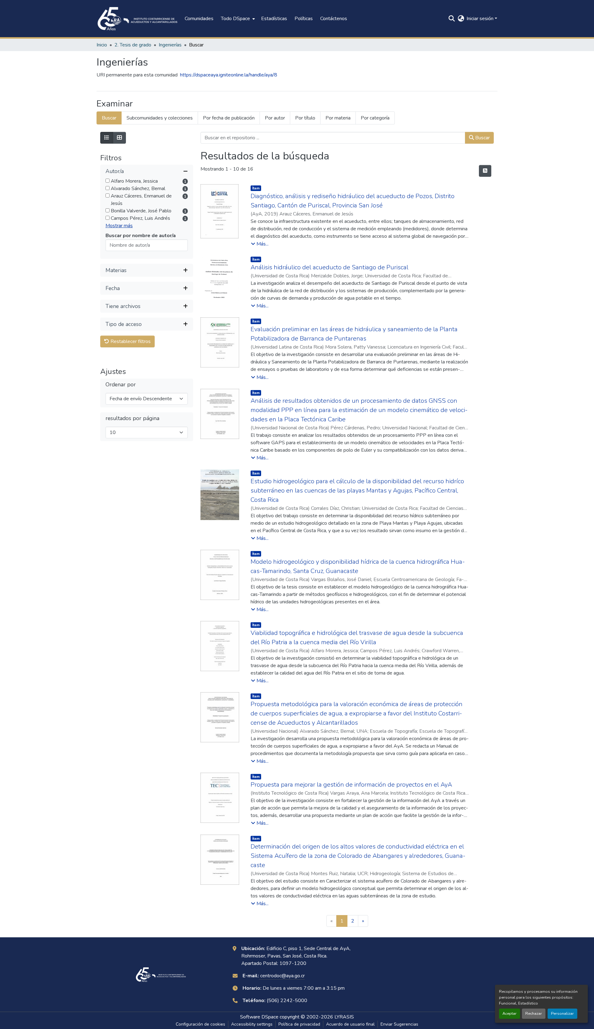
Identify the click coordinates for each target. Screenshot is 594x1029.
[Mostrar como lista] (106, 138)
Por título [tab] (305, 118)
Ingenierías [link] (170, 44)
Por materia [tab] (338, 118)
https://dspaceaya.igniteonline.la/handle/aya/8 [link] (228, 75)
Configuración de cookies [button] (200, 1024)
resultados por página (132, 418)
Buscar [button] (482, 137)
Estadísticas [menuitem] (274, 18)
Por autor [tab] (275, 118)
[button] (138, 18)
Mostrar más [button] (119, 226)
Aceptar (509, 1013)
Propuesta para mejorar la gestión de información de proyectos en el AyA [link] (351, 784)
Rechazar (533, 1013)
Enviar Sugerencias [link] (399, 1024)
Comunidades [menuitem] (199, 18)
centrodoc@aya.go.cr (282, 975)
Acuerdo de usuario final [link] (350, 1024)
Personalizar (562, 1013)
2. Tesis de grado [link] (132, 44)
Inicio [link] (102, 44)
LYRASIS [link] (344, 1017)
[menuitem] (237, 18)
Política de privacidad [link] (299, 1024)
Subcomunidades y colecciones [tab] (160, 118)
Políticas (304, 18)
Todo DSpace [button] (235, 18)
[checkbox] (107, 181)
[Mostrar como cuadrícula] (119, 138)
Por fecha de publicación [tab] (229, 118)
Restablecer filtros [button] (130, 341)
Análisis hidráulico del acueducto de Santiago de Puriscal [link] (329, 267)
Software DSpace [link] (259, 1017)
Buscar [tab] (109, 118)
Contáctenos (333, 18)
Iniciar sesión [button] (481, 18)
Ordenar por (120, 385)
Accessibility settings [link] (252, 1024)
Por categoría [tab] (375, 118)
